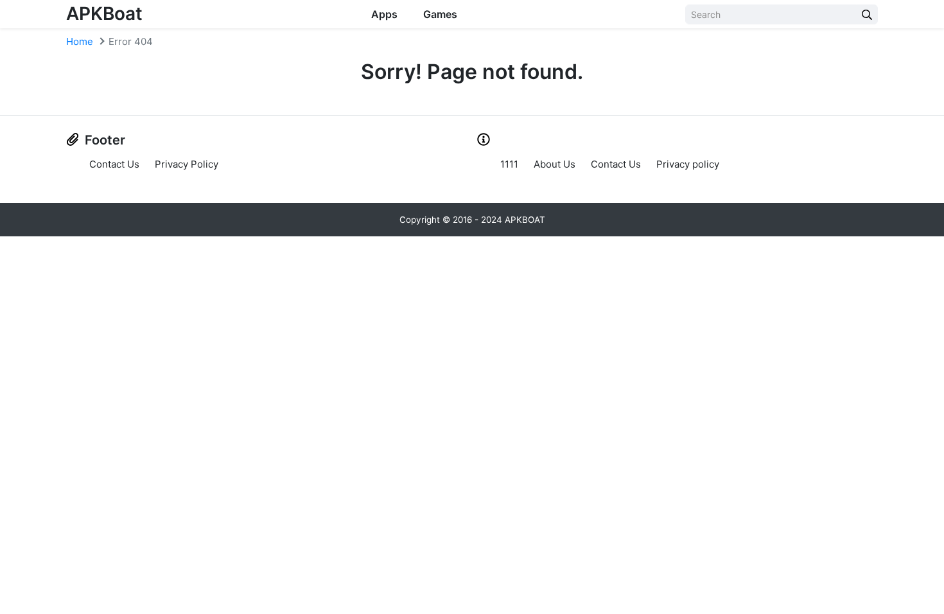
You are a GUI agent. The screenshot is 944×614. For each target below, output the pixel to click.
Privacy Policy (186, 164)
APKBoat (104, 13)
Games (440, 14)
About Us (554, 164)
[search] (867, 14)
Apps (384, 14)
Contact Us (114, 164)
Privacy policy (687, 164)
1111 (509, 164)
